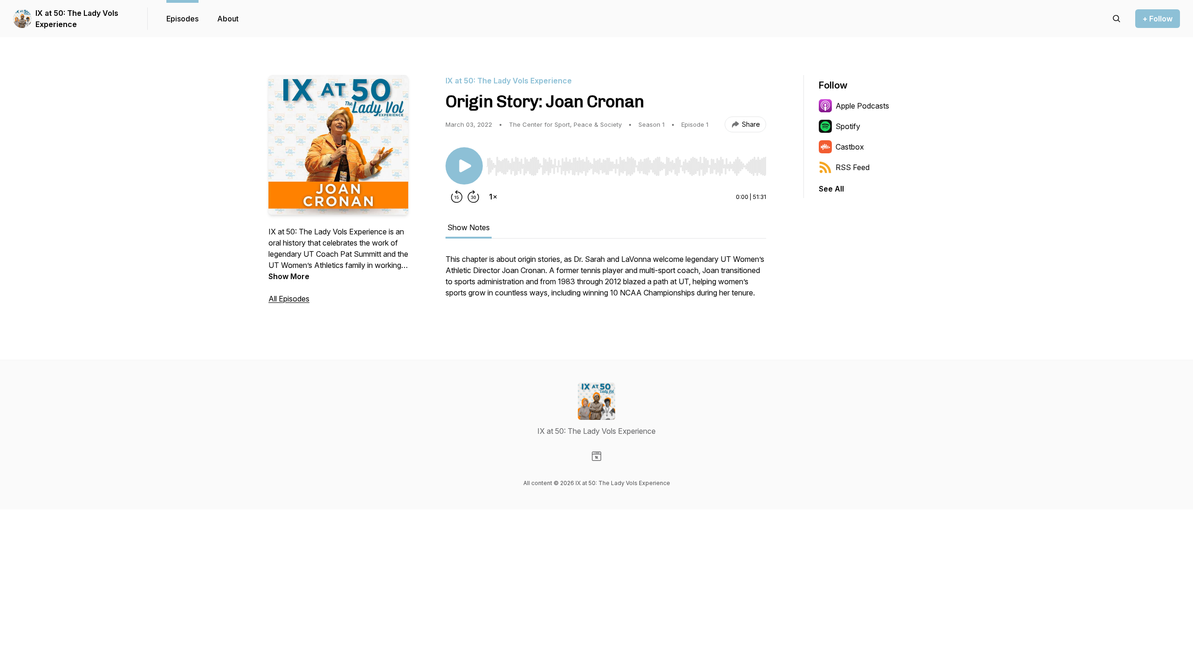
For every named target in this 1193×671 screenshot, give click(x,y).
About (228, 18)
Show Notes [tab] (468, 227)
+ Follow (1157, 18)
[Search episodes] (1116, 18)
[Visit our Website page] (596, 456)
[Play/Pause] (464, 166)
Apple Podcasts (862, 105)
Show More (288, 276)
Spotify (848, 126)
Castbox (850, 146)
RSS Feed (853, 167)
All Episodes (288, 298)
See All (831, 188)
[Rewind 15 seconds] (456, 196)
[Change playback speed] (493, 196)
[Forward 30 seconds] (473, 196)
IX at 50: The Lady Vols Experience (76, 18)
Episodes (182, 18)
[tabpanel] (606, 280)
